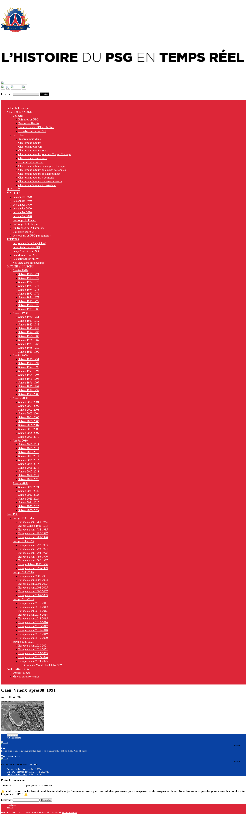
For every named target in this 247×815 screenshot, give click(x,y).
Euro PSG (12, 514)
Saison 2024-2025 (28, 502)
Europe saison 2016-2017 (33, 626)
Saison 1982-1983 (28, 324)
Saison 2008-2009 (28, 433)
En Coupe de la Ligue (25, 224)
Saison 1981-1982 (28, 320)
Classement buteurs (29, 143)
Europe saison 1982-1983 (33, 522)
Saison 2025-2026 (28, 506)
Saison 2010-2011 (28, 444)
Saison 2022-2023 (28, 495)
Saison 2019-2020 (28, 479)
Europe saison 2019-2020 (33, 638)
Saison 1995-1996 (28, 378)
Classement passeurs (30, 146)
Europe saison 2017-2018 (33, 630)
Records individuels (29, 139)
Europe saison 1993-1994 (33, 549)
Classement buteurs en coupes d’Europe (41, 166)
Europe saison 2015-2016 (33, 622)
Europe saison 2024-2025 (33, 661)
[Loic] (4, 742)
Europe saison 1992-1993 (33, 545)
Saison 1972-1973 (28, 282)
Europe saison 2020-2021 (33, 645)
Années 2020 (20, 483)
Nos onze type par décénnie (28, 262)
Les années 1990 (22, 204)
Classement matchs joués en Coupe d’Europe (44, 154)
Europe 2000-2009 (23, 572)
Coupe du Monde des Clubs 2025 (43, 665)
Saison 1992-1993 (28, 367)
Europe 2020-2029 (23, 642)
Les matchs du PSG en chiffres (36, 127)
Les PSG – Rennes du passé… (21, 772)
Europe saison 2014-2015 (33, 618)
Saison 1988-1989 (28, 348)
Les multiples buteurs (30, 162)
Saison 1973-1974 (28, 286)
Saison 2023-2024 (28, 498)
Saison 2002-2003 (28, 409)
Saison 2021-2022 (28, 491)
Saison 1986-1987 (28, 340)
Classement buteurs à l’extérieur (37, 185)
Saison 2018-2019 (28, 475)
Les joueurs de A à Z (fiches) (29, 243)
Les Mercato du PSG (25, 255)
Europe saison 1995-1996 (33, 556)
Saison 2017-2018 (28, 471)
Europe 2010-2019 (23, 599)
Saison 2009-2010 (28, 437)
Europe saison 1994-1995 (33, 553)
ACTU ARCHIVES (18, 669)
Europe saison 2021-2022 (33, 649)
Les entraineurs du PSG (26, 247)
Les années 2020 (22, 216)
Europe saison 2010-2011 (33, 603)
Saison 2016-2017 (28, 467)
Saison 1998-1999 (28, 390)
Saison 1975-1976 (28, 293)
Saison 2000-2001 (28, 402)
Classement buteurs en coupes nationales (42, 170)
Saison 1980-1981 (28, 317)
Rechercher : (7, 800)
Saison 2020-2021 (28, 487)
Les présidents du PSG (26, 251)
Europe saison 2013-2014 (33, 614)
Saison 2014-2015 (28, 460)
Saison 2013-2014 (28, 456)
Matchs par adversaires (26, 676)
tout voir (32, 764)
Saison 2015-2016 (28, 464)
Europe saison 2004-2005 (33, 587)
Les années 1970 (22, 197)
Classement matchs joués (33, 150)
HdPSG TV (13, 189)
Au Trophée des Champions (28, 228)
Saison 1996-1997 (28, 382)
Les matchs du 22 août (17, 769)
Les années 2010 (22, 212)
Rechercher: (6, 94)
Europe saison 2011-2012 (33, 607)
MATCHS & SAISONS (20, 266)
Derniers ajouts (21, 672)
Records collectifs (28, 123)
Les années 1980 (22, 201)
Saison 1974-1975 (28, 290)
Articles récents (14, 737)
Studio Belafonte (69, 812)
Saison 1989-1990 (28, 351)
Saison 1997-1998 (28, 386)
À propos (12, 735)
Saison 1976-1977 (28, 297)
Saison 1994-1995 (28, 375)
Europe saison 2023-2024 (33, 657)
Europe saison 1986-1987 (33, 533)
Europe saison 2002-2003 (33, 583)
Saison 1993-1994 (28, 371)
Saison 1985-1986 (28, 336)
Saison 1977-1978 (28, 301)
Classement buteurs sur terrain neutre (40, 181)
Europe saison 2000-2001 (33, 576)
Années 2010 (20, 440)
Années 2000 (20, 398)
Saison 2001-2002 (28, 406)
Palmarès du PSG (28, 119)
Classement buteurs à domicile (36, 177)
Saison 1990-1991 (28, 359)
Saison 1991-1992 (28, 363)
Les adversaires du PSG (32, 131)
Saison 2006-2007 (28, 425)
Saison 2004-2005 (28, 417)
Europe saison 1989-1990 (33, 537)
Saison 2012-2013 (28, 452)
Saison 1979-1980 (28, 309)
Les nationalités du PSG (26, 259)
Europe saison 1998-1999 (33, 568)
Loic (7, 697)
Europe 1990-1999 (23, 541)
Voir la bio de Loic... (10, 756)
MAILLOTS (14, 193)
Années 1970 (20, 270)
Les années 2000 (22, 208)
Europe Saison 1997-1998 (33, 564)
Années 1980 (20, 313)
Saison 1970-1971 (28, 274)
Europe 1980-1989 (23, 518)
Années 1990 (20, 355)
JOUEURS (13, 239)
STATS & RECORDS (19, 112)
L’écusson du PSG (23, 232)
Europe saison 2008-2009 (33, 595)
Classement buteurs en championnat (39, 173)
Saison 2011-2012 (28, 448)
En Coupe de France (24, 220)
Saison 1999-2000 (28, 394)
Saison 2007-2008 (28, 429)
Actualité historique (18, 108)
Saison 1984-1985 (28, 332)
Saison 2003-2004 (28, 413)
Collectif (18, 115)
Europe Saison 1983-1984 (33, 525)
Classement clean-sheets (32, 158)
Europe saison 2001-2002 (33, 580)
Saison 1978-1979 (28, 305)
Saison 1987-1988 (28, 344)
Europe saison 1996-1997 (33, 560)
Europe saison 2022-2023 (33, 653)
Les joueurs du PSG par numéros (32, 235)
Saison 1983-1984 (28, 328)
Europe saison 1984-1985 (33, 529)
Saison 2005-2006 (28, 421)
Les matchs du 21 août (17, 774)
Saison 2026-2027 (28, 510)
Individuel (19, 135)
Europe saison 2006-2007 (33, 591)
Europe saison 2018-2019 (33, 634)
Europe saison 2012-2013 (33, 611)
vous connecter (19, 785)
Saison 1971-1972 (28, 278)
